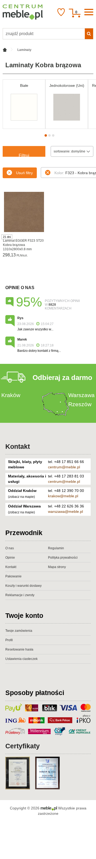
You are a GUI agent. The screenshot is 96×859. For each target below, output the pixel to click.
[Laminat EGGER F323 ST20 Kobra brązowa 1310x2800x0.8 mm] (24, 212)
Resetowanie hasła (19, 649)
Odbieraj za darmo (62, 378)
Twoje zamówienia (18, 631)
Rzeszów (79, 404)
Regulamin (56, 548)
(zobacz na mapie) (21, 497)
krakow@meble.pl (63, 496)
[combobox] (72, 151)
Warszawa (81, 395)
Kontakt (17, 446)
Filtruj (24, 155)
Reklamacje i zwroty (19, 595)
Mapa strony (57, 567)
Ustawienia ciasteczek (21, 659)
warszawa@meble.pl (65, 511)
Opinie (10, 557)
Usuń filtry (24, 173)
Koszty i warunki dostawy (23, 586)
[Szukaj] (89, 33)
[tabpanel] (24, 104)
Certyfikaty (22, 746)
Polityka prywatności (63, 557)
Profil (9, 640)
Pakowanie (13, 576)
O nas (9, 548)
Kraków (10, 395)
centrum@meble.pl (64, 467)
